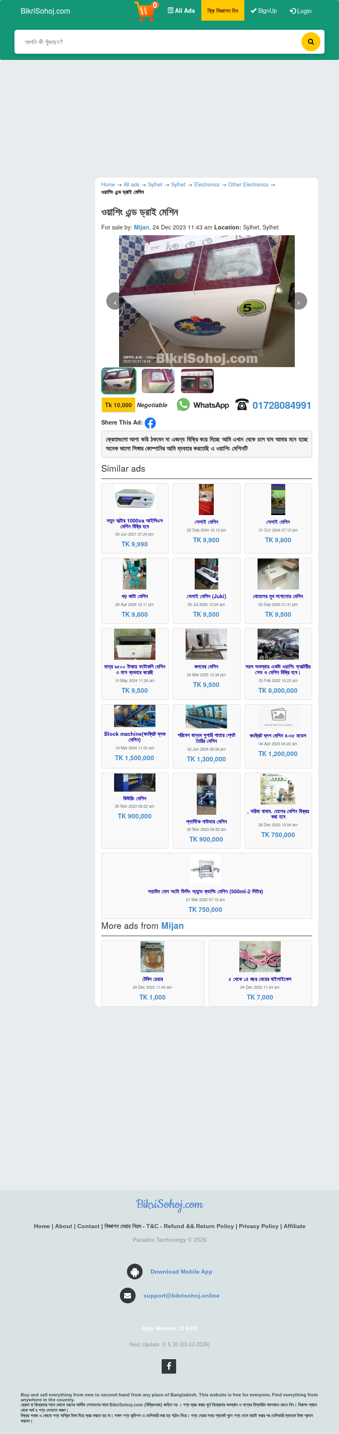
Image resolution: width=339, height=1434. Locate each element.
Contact (88, 1226)
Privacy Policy (259, 1226)
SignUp (266, 10)
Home (42, 1226)
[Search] (310, 41)
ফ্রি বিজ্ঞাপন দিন (223, 10)
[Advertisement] (163, 118)
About (63, 1226)
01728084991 (282, 405)
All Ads (184, 10)
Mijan (141, 227)
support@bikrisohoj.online (181, 1295)
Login (304, 11)
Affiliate (295, 1226)
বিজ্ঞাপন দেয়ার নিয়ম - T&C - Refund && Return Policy (169, 1226)
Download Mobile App (181, 1271)
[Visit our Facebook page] (169, 1366)
